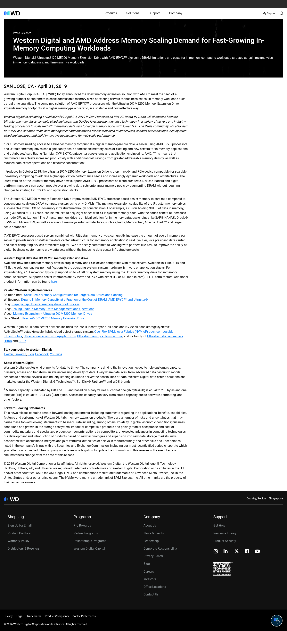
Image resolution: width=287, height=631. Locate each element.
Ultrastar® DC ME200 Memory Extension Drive (52, 318)
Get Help (219, 525)
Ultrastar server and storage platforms (50, 336)
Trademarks (34, 616)
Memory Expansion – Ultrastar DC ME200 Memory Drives (52, 314)
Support (154, 13)
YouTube (56, 354)
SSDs (22, 341)
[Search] (281, 13)
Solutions (132, 13)
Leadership (151, 541)
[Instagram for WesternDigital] (215, 551)
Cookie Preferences (84, 616)
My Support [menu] (270, 13)
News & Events (154, 533)
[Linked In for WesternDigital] (226, 551)
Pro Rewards (82, 525)
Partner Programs (86, 533)
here (54, 281)
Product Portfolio (19, 533)
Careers (149, 571)
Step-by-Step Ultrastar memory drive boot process (45, 304)
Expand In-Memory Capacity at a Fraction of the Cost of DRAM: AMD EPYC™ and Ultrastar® (84, 299)
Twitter (8, 354)
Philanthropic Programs (90, 541)
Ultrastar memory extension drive (99, 336)
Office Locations (155, 587)
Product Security (224, 541)
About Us (150, 525)
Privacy (8, 616)
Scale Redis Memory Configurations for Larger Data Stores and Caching (73, 295)
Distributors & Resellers (23, 548)
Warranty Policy (18, 541)
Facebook (42, 354)
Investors (150, 579)
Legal (19, 616)
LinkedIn (20, 354)
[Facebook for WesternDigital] (247, 551)
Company (175, 13)
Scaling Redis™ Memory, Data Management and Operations (53, 309)
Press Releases (22, 33)
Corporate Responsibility (160, 548)
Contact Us (151, 594)
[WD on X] (236, 551)
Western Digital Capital (89, 548)
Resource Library (224, 533)
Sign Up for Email (20, 525)
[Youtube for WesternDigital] (257, 551)
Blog (31, 354)
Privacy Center (153, 556)
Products (111, 13)
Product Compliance (57, 616)
